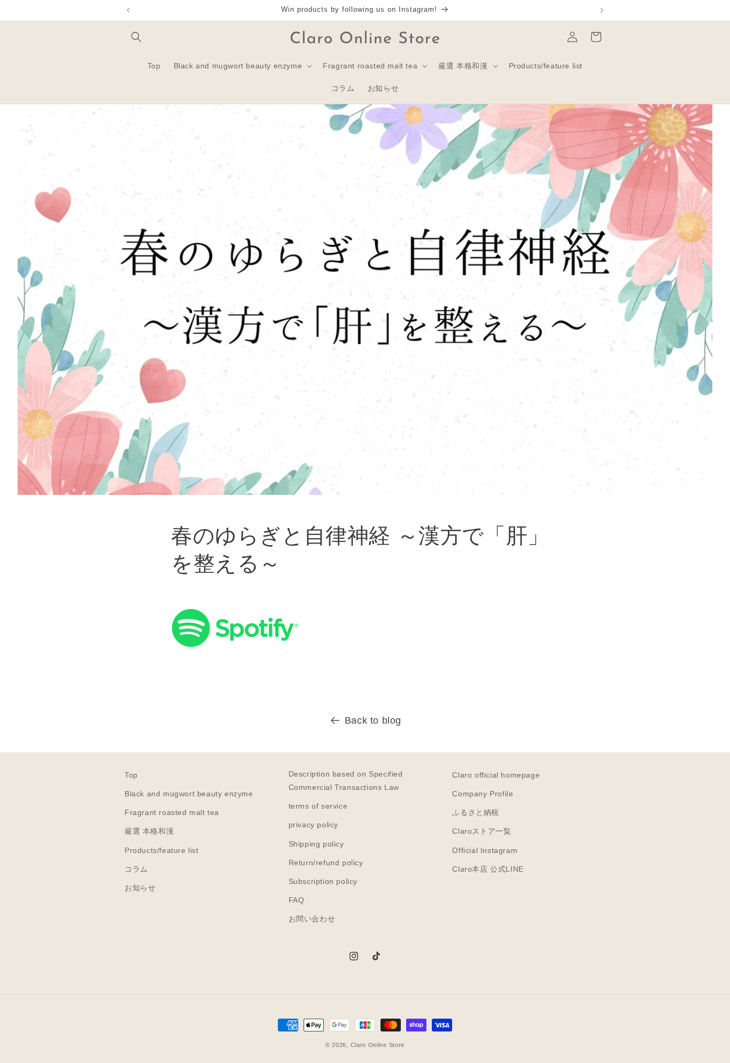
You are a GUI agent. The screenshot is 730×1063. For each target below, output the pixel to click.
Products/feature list (162, 850)
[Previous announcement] (128, 10)
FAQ (297, 900)
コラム (136, 869)
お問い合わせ (312, 918)
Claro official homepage (496, 775)
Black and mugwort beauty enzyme (189, 793)
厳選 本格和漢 (149, 831)
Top (131, 775)
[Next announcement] (601, 10)
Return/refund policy (326, 862)
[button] (136, 37)
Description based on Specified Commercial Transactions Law (346, 781)
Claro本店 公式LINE (487, 869)
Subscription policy (323, 881)
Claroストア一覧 (481, 831)
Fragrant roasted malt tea (172, 812)
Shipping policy (316, 844)
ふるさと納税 (475, 812)
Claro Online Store (378, 1045)
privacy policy (313, 824)
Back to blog (373, 720)
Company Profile (482, 793)
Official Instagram (484, 850)
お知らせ (140, 887)
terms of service (318, 806)
